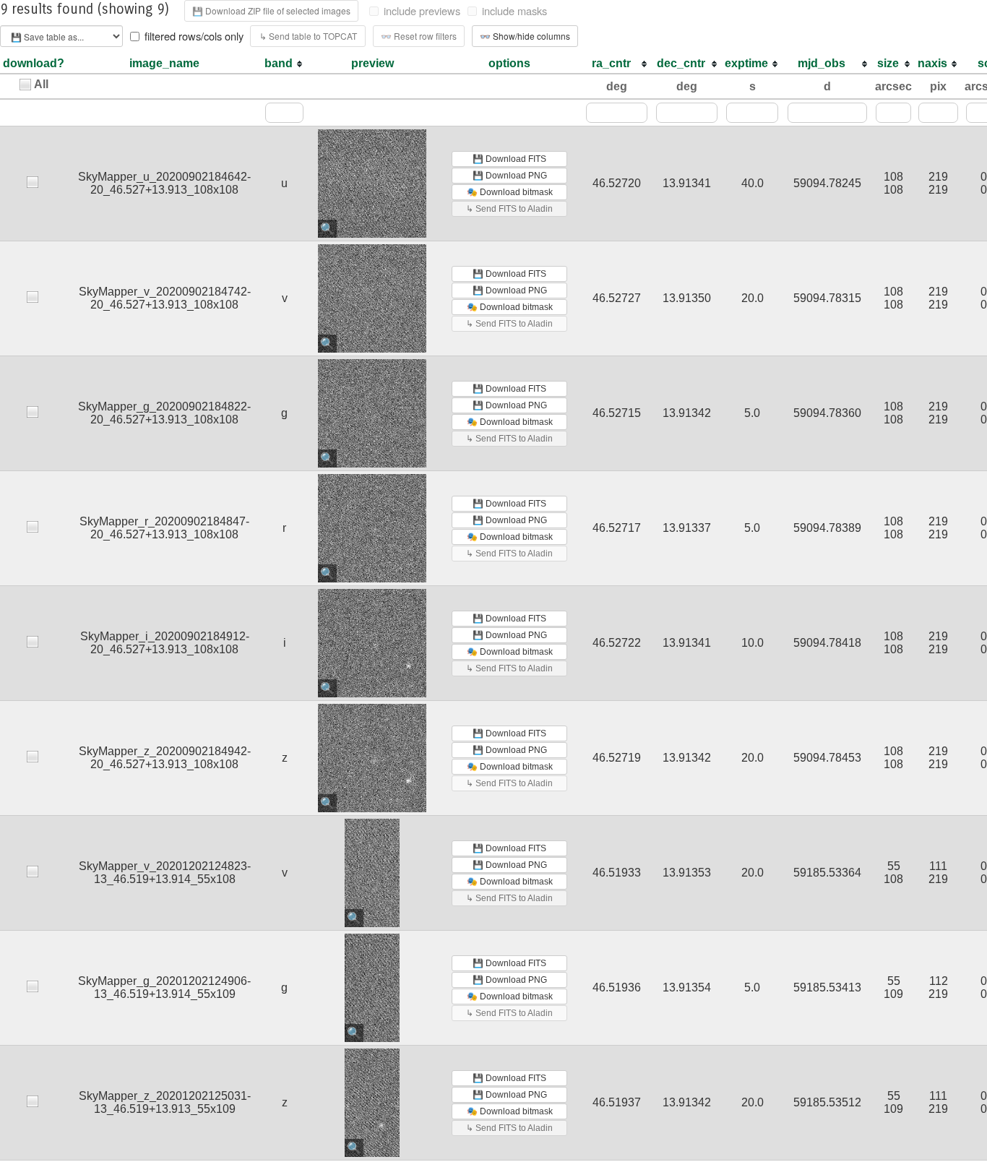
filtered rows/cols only (194, 36)
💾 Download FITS (509, 159)
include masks (514, 11)
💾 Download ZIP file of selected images (271, 10)
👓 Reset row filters (419, 36)
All (41, 84)
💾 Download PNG (510, 176)
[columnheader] (284, 64)
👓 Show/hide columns (525, 36)
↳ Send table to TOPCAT (308, 36)
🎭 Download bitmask (510, 192)
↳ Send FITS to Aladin (509, 209)
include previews (422, 11)
